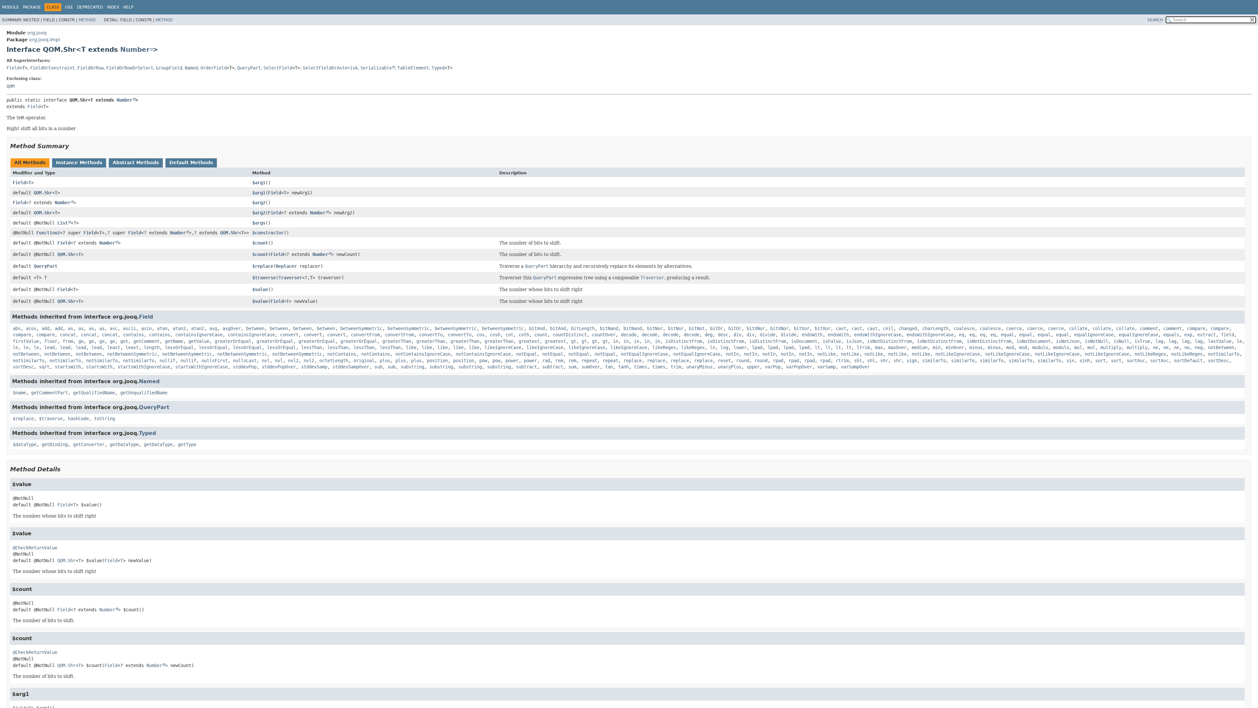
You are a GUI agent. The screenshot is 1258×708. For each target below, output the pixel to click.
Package (32, 7)
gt (573, 341)
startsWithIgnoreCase (144, 366)
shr (884, 360)
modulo (1040, 347)
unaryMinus (699, 366)
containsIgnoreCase (198, 334)
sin (1070, 360)
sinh (1084, 360)
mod (1010, 347)
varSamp (826, 366)
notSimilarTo (1223, 354)
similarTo (934, 360)
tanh (623, 366)
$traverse (264, 277)
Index (113, 7)
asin (146, 328)
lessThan (311, 347)
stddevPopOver (279, 366)
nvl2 (293, 360)
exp (1188, 334)
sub (378, 366)
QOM (10, 86)
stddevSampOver (351, 366)
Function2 (48, 232)
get (124, 341)
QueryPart (249, 67)
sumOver (590, 366)
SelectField (277, 67)
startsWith (68, 366)
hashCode (78, 418)
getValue (198, 341)
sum (572, 366)
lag (1159, 341)
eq (961, 334)
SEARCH (1155, 20)
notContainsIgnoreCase (422, 354)
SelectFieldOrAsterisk (330, 67)
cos (481, 334)
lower (740, 347)
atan (162, 328)
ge (81, 341)
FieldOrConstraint (52, 67)
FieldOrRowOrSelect (129, 67)
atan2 (179, 328)
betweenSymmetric (361, 328)
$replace (262, 266)
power (512, 360)
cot (509, 334)
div (737, 334)
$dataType (24, 444)
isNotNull (1096, 341)
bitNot (697, 328)
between (255, 328)
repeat (589, 360)
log (724, 347)
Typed (438, 67)
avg (213, 328)
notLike (826, 354)
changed (908, 328)
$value (260, 289)
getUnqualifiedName (143, 392)
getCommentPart (49, 392)
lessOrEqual (179, 347)
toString (104, 418)
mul (1078, 347)
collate (1078, 328)
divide (767, 334)
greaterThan (396, 341)
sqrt (44, 366)
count (540, 334)
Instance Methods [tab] (79, 162)
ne (1155, 347)
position (437, 360)
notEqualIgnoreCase (644, 354)
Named (191, 67)
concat (68, 334)
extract (1206, 334)
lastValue (1219, 341)
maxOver (897, 347)
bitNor (655, 328)
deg (709, 334)
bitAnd (537, 328)
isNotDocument (1034, 341)
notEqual (526, 354)
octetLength (333, 360)
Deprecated (90, 7)
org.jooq (37, 32)
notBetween (1221, 347)
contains (133, 334)
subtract (526, 366)
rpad (778, 360)
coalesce (964, 328)
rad (546, 360)
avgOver (231, 328)
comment (1149, 328)
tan (609, 366)
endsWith (812, 334)
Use (69, 7)
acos (31, 328)
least (113, 347)
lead (49, 347)
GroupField (169, 67)
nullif (167, 360)
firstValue (26, 341)
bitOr (716, 328)
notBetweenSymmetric (132, 354)
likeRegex (664, 347)
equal (1007, 334)
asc (114, 328)
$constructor (268, 232)
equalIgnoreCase (1094, 334)
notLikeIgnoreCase (957, 354)
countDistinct (570, 334)
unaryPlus (729, 366)
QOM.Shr (43, 192)
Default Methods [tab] (191, 162)
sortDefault (1188, 360)
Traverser (290, 277)
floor (50, 341)
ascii (129, 328)
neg (1199, 347)
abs (17, 328)
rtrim (842, 360)
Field (13, 67)
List (62, 223)
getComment (146, 341)
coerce (1014, 328)
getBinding (55, 444)
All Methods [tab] (30, 162)
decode (629, 334)
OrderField (213, 67)
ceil (888, 328)
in (615, 341)
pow (483, 360)
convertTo (431, 334)
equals (1171, 334)
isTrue (1142, 341)
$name (19, 392)
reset (724, 360)
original (363, 360)
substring (412, 366)
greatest (529, 341)
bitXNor (756, 328)
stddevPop (245, 366)
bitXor (802, 328)
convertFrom (365, 334)
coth (524, 334)
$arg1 (258, 182)
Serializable (376, 67)
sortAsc (1136, 360)
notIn (732, 354)
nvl (266, 360)
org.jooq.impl (44, 39)
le (1239, 341)
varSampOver (855, 366)
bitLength (583, 328)
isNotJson (1067, 341)
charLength (935, 328)
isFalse (832, 341)
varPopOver (799, 366)
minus (975, 347)
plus (385, 360)
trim (676, 366)
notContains (341, 354)
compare (1196, 328)
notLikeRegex (1150, 354)
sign (911, 360)
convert (289, 334)
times (640, 366)
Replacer (286, 266)
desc (723, 334)
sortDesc (1218, 360)
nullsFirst (214, 360)
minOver (955, 347)
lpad (757, 347)
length (152, 347)
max (879, 347)
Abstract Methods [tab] (136, 162)
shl (858, 360)
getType (187, 444)
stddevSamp (314, 366)
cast (841, 328)
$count (260, 243)
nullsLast (245, 360)
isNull (1121, 341)
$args (258, 223)
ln (712, 347)
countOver (604, 334)
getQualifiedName (94, 392)
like (411, 347)
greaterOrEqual (233, 341)
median (919, 347)
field (1227, 334)
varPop (773, 366)
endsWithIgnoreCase (877, 334)
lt (817, 347)
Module (10, 7)
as (70, 328)
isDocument (804, 341)
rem (559, 360)
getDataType (124, 444)
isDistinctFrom (683, 341)
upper (753, 366)
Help (128, 7)
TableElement (413, 67)
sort (1100, 360)
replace (632, 360)
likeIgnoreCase (503, 347)
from (68, 341)
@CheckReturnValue (35, 547)
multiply (1110, 347)
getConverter (89, 444)
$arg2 (258, 202)
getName (174, 341)
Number (135, 49)
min (937, 347)
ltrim (863, 347)
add (45, 328)
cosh (495, 334)
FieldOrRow (90, 67)
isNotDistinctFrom (889, 341)
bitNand (609, 328)
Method (87, 20)
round (742, 360)
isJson (854, 341)
